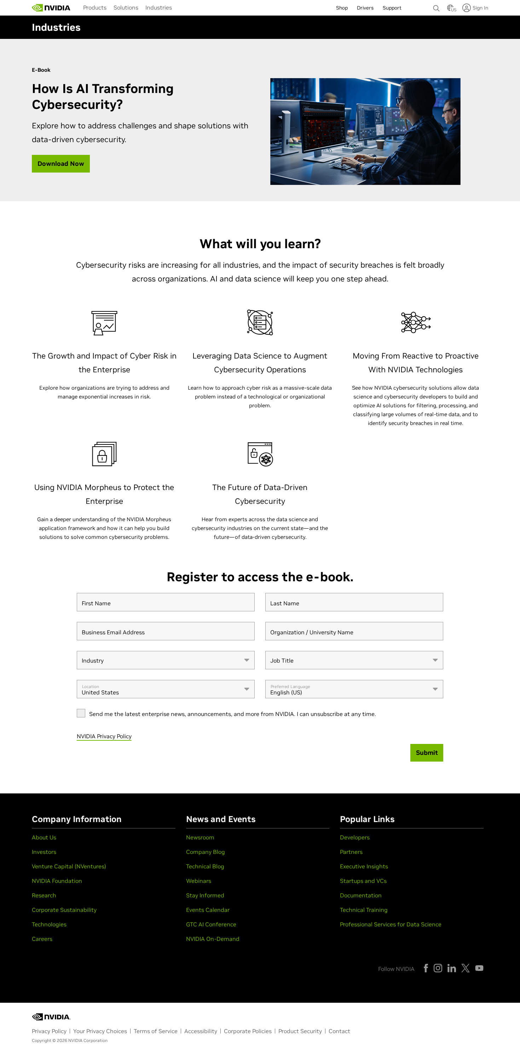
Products (94, 7)
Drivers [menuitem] (365, 8)
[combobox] (166, 660)
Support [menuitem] (392, 8)
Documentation (361, 895)
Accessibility (200, 1031)
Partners (351, 851)
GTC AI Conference (211, 924)
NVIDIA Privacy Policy (104, 736)
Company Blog (205, 851)
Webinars (198, 880)
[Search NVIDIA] (436, 6)
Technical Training (364, 909)
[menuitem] (95, 7)
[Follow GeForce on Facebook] (426, 968)
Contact (339, 1031)
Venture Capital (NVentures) (69, 866)
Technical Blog (205, 866)
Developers (355, 837)
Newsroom (200, 837)
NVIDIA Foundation (57, 880)
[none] (436, 5)
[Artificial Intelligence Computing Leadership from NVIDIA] (51, 8)
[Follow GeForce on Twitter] (465, 968)
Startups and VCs (363, 880)
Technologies (49, 924)
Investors (44, 851)
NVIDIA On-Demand (212, 938)
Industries (158, 7)
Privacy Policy (49, 1031)
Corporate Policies (248, 1031)
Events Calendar (208, 909)
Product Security (300, 1031)
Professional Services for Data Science (390, 924)
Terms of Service (156, 1031)
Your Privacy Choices (100, 1031)
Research (44, 895)
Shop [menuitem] (342, 8)
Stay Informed (205, 895)
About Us (44, 837)
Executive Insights (364, 866)
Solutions (126, 7)
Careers (42, 938)
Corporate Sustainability (64, 909)
